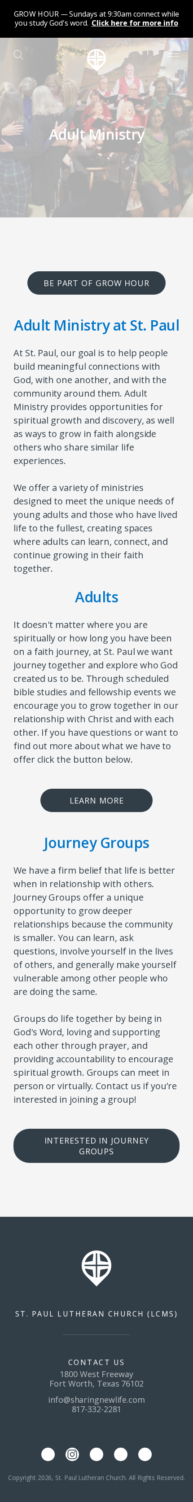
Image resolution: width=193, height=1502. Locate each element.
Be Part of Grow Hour (96, 283)
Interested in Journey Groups (96, 1146)
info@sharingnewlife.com (96, 1399)
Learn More (97, 800)
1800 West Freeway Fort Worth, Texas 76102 (96, 1379)
